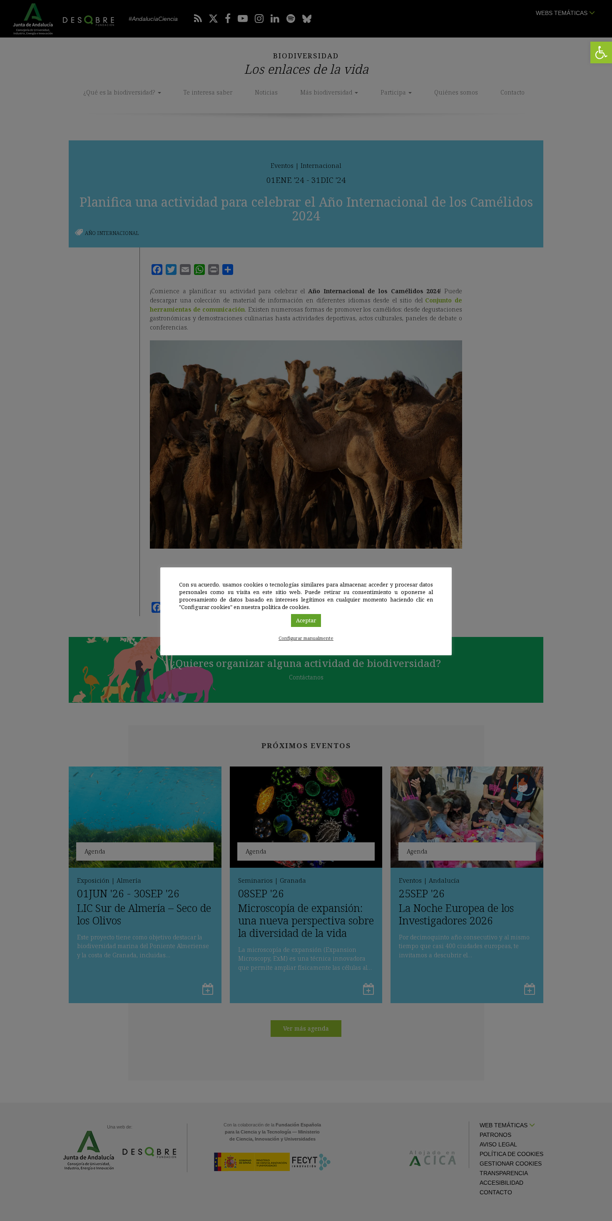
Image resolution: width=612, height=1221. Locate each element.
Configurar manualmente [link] (306, 638)
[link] (601, 52)
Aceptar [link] (306, 620)
